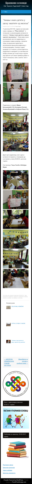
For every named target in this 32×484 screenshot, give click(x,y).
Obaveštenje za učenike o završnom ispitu (22, 361)
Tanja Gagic (18, 26)
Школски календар (9, 467)
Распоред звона (8, 465)
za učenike (19, 298)
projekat (5, 298)
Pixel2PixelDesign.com (19, 482)
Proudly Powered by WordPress (13, 480)
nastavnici (15, 296)
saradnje (9, 298)
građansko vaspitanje (8, 296)
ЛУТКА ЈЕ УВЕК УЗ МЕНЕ (18, 323)
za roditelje (14, 298)
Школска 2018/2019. (19, 295)
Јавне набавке (7, 470)
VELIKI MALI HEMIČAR (17, 306)
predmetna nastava (23, 296)
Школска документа (9, 473)
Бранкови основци (16, 3)
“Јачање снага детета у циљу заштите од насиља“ (18, 341)
